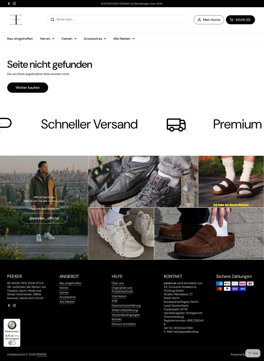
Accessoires (67, 297)
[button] (240, 19)
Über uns (118, 283)
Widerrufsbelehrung (125, 310)
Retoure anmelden (124, 324)
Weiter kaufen (28, 87)
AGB (114, 301)
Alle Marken (67, 301)
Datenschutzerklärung (126, 305)
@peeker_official (44, 218)
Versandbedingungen (126, 315)
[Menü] (18, 321)
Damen (64, 292)
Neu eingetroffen (70, 283)
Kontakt (117, 319)
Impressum (119, 296)
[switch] (12, 343)
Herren (63, 288)
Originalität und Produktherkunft (122, 289)
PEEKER (41, 354)
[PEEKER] (16, 20)
